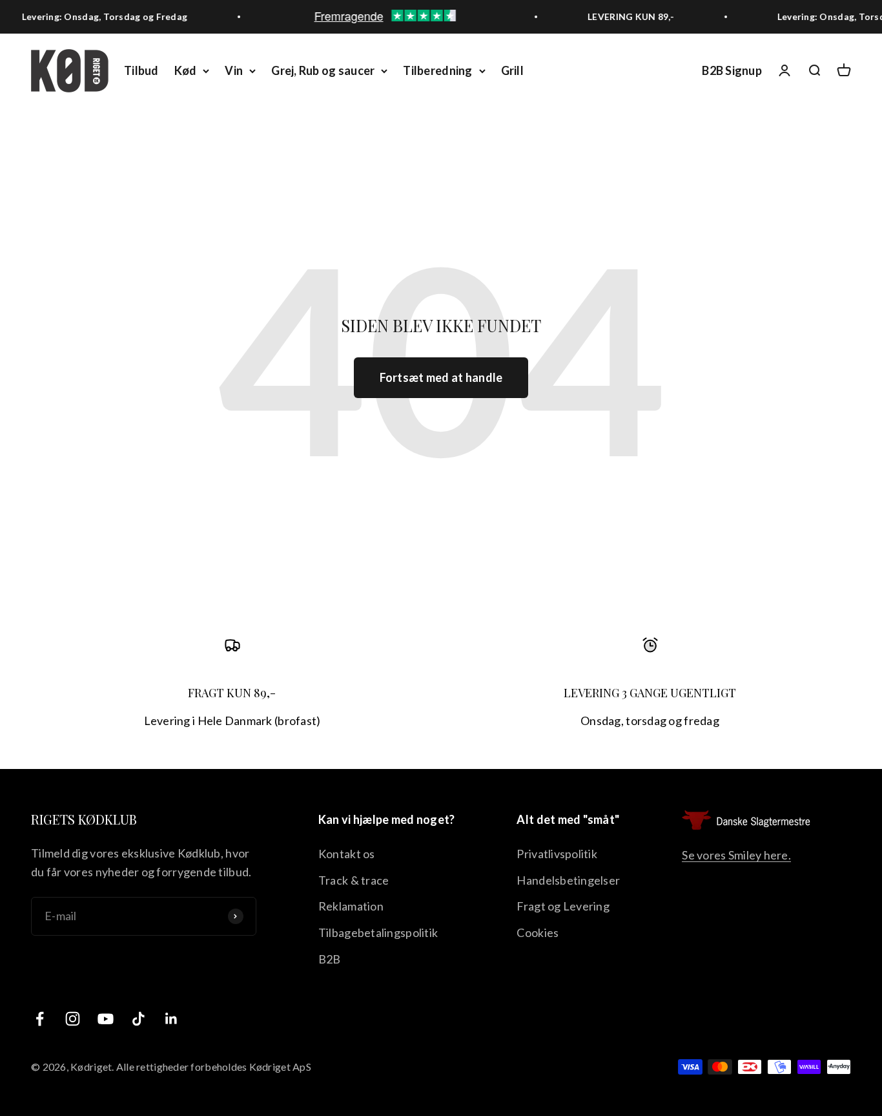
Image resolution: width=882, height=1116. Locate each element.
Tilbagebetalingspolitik (378, 932)
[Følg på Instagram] (72, 1018)
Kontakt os (346, 854)
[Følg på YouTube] (105, 1018)
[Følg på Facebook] (39, 1018)
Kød (185, 70)
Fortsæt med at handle (441, 377)
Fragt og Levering (563, 906)
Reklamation (351, 906)
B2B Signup (732, 70)
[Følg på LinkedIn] (171, 1018)
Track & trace (353, 880)
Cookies (538, 932)
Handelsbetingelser (568, 880)
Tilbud (141, 70)
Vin (234, 70)
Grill (512, 70)
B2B (329, 959)
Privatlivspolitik (557, 854)
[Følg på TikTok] (138, 1018)
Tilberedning (437, 70)
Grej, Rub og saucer (322, 70)
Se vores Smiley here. (736, 855)
